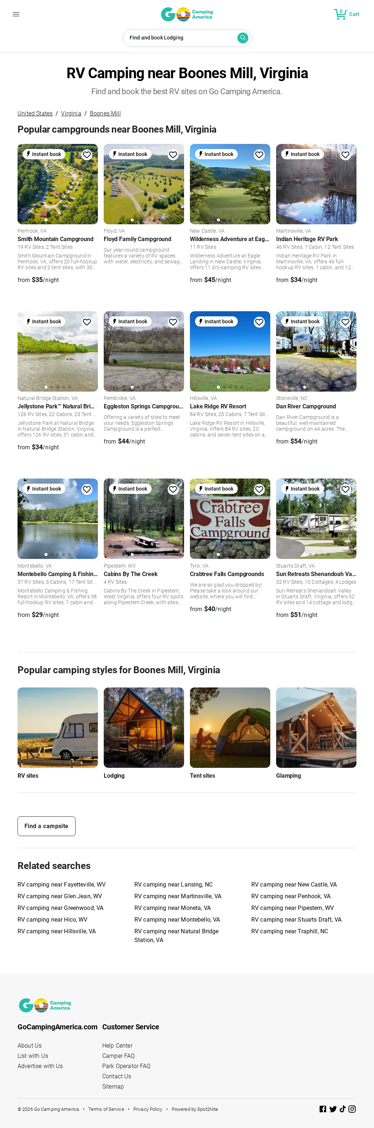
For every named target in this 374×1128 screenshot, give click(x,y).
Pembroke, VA (120, 398)
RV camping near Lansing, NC (173, 884)
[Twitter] (334, 1110)
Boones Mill (105, 113)
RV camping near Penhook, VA (291, 896)
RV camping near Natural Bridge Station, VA (176, 936)
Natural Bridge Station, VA (48, 398)
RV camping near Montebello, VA (177, 919)
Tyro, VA (199, 566)
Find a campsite (46, 826)
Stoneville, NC (292, 398)
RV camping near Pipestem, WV (292, 907)
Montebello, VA (35, 566)
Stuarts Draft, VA (295, 566)
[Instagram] (352, 1110)
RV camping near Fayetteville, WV (62, 884)
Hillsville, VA (203, 398)
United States (35, 113)
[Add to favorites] (87, 155)
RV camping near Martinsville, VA (177, 896)
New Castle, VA (207, 231)
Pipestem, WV (120, 566)
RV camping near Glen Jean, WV (60, 896)
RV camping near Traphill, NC (289, 931)
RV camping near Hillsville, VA (57, 931)
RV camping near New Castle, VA (294, 884)
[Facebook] (323, 1110)
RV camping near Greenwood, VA (60, 907)
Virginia (71, 113)
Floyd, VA (114, 231)
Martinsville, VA (293, 231)
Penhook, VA (32, 231)
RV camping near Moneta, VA (172, 907)
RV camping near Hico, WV (53, 919)
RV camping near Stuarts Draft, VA (296, 919)
